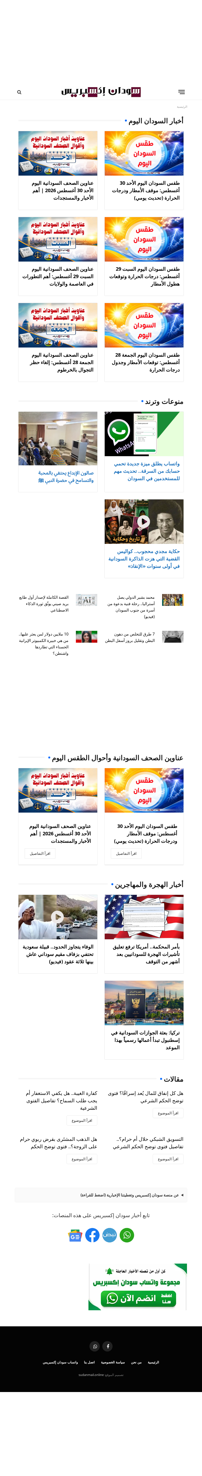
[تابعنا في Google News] (75, 1235)
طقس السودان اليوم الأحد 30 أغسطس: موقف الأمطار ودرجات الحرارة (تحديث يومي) (146, 190)
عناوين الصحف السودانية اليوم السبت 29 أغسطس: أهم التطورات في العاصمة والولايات (58, 276)
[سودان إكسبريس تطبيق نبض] (109, 1235)
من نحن (136, 1362)
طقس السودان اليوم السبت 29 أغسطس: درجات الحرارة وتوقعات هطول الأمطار (144, 276)
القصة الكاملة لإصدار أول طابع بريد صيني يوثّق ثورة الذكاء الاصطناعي (43, 603)
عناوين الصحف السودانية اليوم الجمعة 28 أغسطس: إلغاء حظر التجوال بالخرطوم (62, 362)
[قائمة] (181, 92)
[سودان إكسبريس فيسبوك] (92, 1235)
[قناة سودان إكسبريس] (126, 1235)
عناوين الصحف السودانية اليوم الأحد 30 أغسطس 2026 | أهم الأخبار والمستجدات (63, 190)
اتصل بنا (89, 1362)
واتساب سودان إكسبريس (60, 1362)
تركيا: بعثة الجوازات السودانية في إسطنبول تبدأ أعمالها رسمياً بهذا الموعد (145, 1040)
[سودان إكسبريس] (101, 92)
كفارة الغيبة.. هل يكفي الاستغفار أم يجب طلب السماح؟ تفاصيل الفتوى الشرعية (61, 1100)
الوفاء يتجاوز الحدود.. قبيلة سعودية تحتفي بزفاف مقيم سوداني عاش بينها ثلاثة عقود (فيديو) (58, 954)
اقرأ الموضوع (168, 1112)
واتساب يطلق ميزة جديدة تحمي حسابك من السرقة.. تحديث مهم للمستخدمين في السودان (147, 471)
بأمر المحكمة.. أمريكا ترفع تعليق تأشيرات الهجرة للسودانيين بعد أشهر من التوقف (146, 954)
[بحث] (19, 92)
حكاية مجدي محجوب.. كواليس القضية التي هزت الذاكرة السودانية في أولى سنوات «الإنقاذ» (144, 558)
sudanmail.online (91, 1375)
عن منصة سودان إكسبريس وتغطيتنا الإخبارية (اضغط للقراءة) (130, 1195)
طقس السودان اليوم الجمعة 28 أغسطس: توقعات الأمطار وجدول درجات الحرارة (146, 362)
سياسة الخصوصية (113, 1362)
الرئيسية (153, 1362)
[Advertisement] (101, 42)
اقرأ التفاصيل (126, 853)
